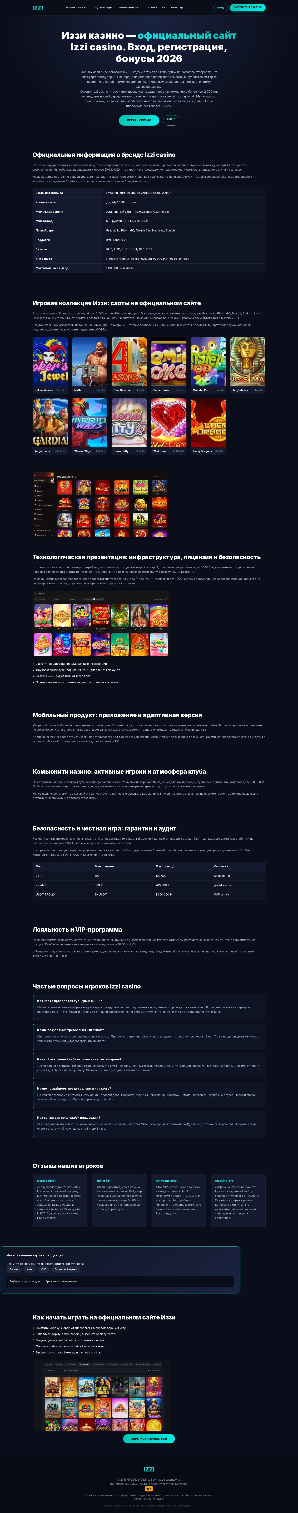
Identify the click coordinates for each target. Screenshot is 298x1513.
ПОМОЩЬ (177, 7)
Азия (29, 1269)
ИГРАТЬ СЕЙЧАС (139, 120)
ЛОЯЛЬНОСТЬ (155, 7)
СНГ (43, 1269)
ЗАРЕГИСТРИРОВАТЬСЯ (248, 7)
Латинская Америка (66, 1269)
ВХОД (220, 7)
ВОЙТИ (171, 119)
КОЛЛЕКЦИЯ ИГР (129, 7)
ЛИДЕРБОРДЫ (102, 7)
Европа (14, 1269)
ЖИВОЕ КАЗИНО (76, 7)
